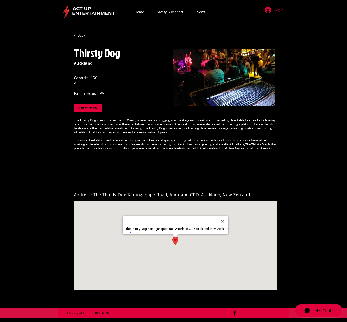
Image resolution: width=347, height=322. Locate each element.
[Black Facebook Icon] (235, 313)
